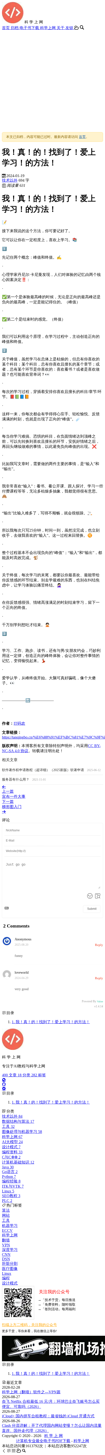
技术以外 (10, 180)
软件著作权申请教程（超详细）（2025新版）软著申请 (43, 770)
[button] (4, 1451)
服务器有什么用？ (16, 779)
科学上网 (48, 28)
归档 (15, 28)
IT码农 (19, 723)
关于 (61, 28)
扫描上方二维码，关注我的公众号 (29, 1325)
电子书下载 (30, 28)
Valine (100, 1001)
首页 (6, 28)
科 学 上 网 (53, 1436)
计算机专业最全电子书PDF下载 (43, 1441)
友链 (69, 28)
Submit (91, 908)
